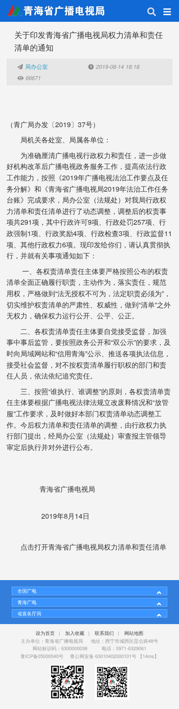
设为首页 (45, 632)
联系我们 (104, 632)
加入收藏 (74, 632)
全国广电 (26, 590)
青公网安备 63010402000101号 (103, 655)
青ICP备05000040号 (41, 655)
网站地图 (133, 632)
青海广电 (26, 601)
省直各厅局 (29, 613)
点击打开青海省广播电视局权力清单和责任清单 (93, 547)
